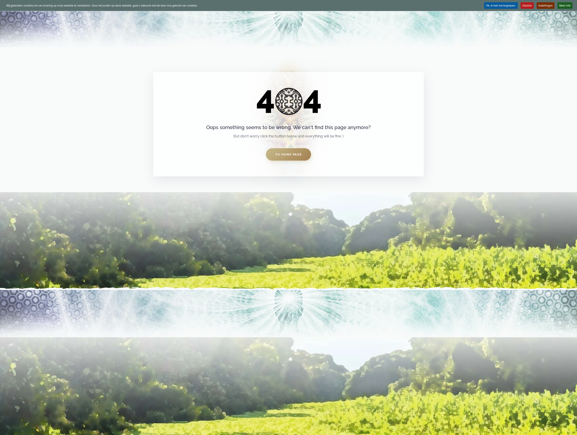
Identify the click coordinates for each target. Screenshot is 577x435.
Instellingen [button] (545, 5)
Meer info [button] (565, 5)
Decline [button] (527, 5)
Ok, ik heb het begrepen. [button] (501, 5)
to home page (288, 154)
